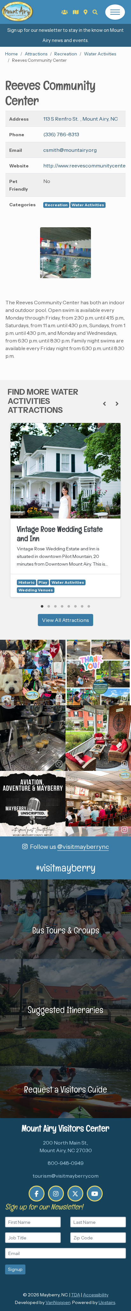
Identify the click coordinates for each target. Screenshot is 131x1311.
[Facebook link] (37, 1194)
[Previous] (104, 404)
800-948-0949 (66, 1163)
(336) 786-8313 (61, 134)
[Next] (117, 404)
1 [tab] (42, 606)
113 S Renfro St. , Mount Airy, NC (80, 119)
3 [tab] (55, 606)
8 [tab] (89, 606)
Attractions (36, 53)
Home (11, 53)
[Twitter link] (75, 1194)
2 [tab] (48, 606)
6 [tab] (75, 606)
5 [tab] (69, 606)
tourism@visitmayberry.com (66, 1176)
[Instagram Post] (33, 672)
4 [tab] (62, 606)
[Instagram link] (56, 1194)
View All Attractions (65, 620)
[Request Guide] (75, 12)
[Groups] (64, 12)
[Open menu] (115, 12)
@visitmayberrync (83, 846)
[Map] (85, 12)
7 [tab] (82, 606)
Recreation (65, 53)
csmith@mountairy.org (70, 150)
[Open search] (95, 12)
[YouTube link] (95, 1194)
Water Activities (100, 53)
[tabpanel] (65, 510)
